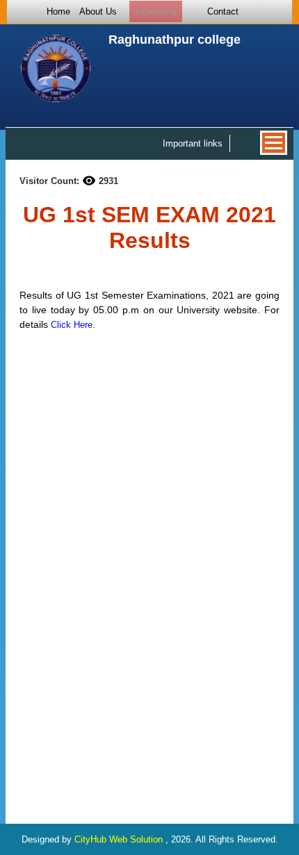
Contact (223, 11)
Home (58, 11)
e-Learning (156, 11)
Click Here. (73, 324)
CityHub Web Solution (119, 839)
